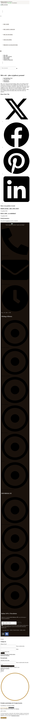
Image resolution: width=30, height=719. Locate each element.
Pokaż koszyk (11, 707)
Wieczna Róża (6, 58)
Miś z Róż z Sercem (7, 56)
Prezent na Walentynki (8, 59)
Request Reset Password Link (7, 666)
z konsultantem (12, 2)
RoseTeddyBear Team (7, 78)
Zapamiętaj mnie (5, 651)
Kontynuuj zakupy (4, 707)
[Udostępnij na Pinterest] (16, 173)
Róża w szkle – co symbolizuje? (8, 213)
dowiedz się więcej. (16, 715)
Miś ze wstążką (6, 57)
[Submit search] (16, 68)
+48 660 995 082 (4, 2)
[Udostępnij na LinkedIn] (16, 203)
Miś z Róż (5, 55)
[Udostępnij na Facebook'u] (16, 147)
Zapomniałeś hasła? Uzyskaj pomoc (8, 654)
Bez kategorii (6, 80)
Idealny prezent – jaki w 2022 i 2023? (10, 208)
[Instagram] (3, 634)
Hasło (17, 649)
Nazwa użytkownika (20, 646)
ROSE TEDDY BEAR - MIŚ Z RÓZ (17, 630)
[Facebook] (7, 634)
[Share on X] (16, 121)
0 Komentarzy (6, 81)
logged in (8, 220)
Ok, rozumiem (4, 717)
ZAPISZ (19, 623)
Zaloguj (2, 653)
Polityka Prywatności (5, 655)
